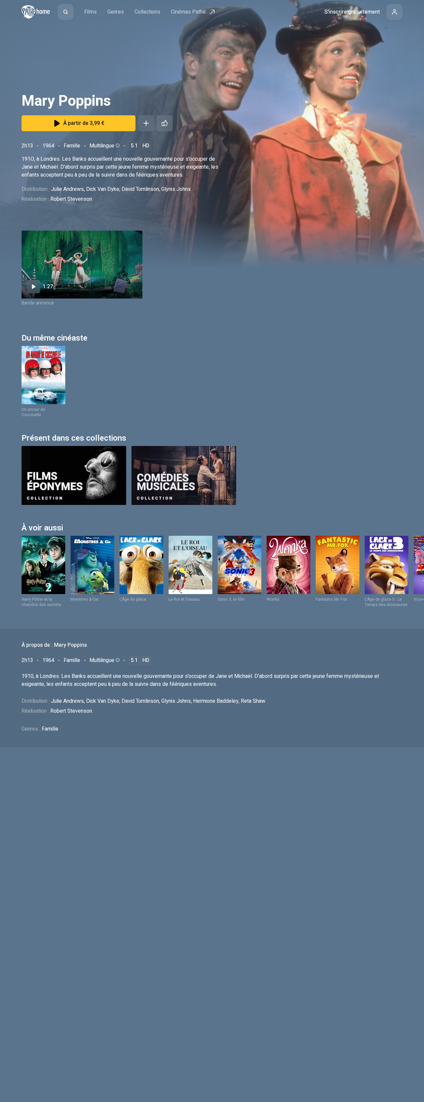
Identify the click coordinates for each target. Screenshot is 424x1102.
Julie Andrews (67, 189)
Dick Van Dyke (102, 189)
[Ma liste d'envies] (146, 123)
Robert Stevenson (71, 199)
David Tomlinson (140, 189)
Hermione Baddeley (215, 701)
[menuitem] (66, 12)
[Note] (165, 123)
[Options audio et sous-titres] (117, 145)
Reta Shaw (253, 701)
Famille (72, 146)
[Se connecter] (394, 12)
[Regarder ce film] (82, 265)
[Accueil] (36, 12)
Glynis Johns (176, 189)
